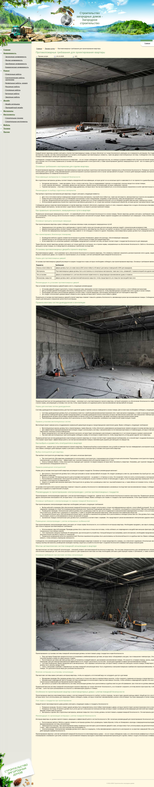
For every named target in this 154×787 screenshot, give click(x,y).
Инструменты (9, 114)
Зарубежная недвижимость (16, 64)
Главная (147, 43)
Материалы (8, 111)
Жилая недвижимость (13, 60)
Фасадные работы (12, 87)
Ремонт (6, 71)
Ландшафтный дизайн (14, 107)
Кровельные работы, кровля (16, 83)
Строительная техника (14, 118)
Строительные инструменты (16, 121)
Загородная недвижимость (15, 57)
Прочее (6, 132)
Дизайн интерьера (12, 104)
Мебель (6, 125)
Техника (6, 128)
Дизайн (6, 101)
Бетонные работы (12, 94)
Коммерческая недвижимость (17, 67)
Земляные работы (12, 97)
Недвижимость (9, 53)
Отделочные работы (13, 74)
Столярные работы (12, 90)
